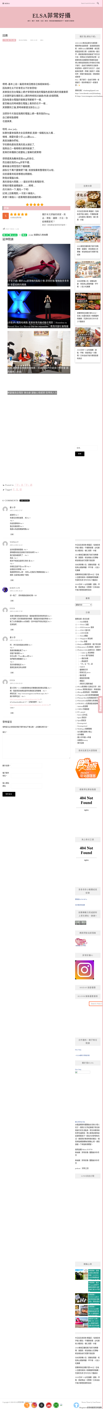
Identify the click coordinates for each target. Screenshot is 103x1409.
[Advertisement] (36, 63)
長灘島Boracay (82, 740)
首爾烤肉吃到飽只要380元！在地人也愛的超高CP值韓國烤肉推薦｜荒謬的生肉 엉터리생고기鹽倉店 (87, 577)
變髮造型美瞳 (84, 678)
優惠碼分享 (84, 670)
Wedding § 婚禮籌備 (84, 729)
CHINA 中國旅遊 (83, 709)
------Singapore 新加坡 (85, 639)
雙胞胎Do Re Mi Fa (81, 899)
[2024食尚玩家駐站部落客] (88, 769)
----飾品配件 (84, 661)
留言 (5, 732)
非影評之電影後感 (86, 684)
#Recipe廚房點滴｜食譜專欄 (87, 692)
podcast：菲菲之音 (82, 1168)
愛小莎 (13, 637)
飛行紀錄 (80, 743)
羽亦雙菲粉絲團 (80, 905)
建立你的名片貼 (80, 1122)
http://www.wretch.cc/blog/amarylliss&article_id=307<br (29, 705)
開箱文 (82, 681)
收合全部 (86, 619)
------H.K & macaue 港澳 (85, 627)
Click (100, 704)
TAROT (82, 667)
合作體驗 (80, 734)
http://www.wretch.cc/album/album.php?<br (25, 699)
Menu (7, 3)
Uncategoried (82, 723)
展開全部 (78, 619)
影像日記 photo (85, 672)
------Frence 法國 (83, 624)
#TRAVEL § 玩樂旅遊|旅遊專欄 (88, 703)
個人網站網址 (6, 784)
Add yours (24, 500)
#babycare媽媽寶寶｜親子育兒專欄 (89, 644)
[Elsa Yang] (82, 1095)
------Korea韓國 (82, 636)
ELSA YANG (23, 40)
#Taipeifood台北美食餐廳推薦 (88, 695)
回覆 (12, 534)
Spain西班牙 (81, 720)
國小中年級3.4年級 (84, 737)
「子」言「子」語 (9, 40)
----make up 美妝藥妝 (87, 653)
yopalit (14, 542)
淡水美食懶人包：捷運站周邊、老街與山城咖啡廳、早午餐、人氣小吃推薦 (87, 567)
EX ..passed (81, 712)
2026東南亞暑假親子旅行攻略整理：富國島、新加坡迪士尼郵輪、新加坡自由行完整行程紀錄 (87, 557)
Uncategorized (82, 726)
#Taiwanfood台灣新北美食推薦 (88, 701)
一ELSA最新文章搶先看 (82, 1055)
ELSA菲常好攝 (51, 16)
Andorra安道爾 (82, 706)
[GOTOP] (76, 1405)
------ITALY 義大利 (83, 630)
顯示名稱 (6, 766)
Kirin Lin (15, 588)
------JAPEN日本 (82, 633)
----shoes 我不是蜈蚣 (87, 655)
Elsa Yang (78, 1049)
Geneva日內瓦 (82, 715)
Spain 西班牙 (82, 718)
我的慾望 (83, 675)
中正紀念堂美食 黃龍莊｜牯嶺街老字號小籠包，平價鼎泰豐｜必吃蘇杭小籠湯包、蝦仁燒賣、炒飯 (87, 548)
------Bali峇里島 (82, 622)
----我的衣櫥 (84, 658)
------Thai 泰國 (82, 641)
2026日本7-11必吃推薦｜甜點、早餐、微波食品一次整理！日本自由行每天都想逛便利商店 (87, 587)
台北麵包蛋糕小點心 (84, 732)
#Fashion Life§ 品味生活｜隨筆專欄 (90, 650)
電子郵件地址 (6, 774)
